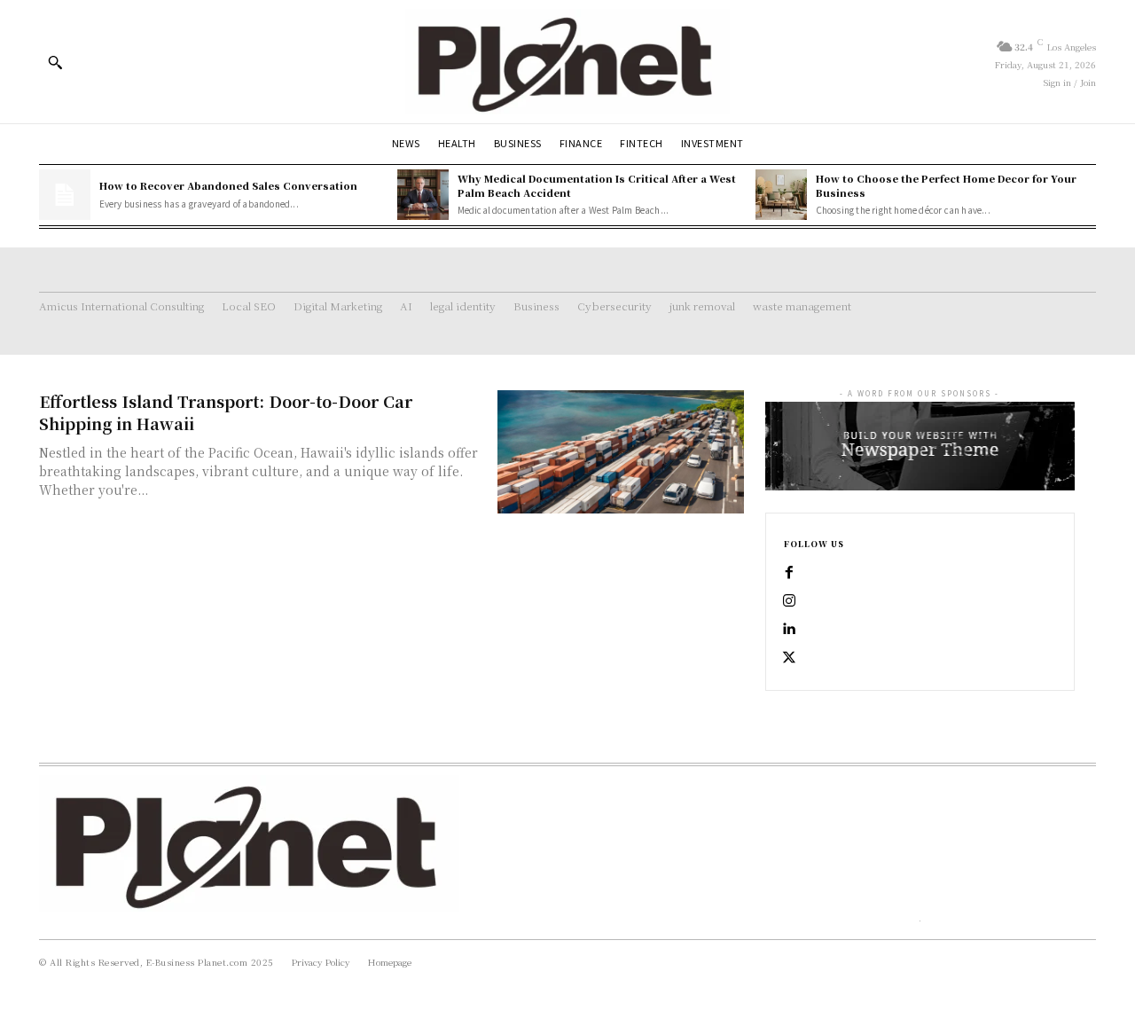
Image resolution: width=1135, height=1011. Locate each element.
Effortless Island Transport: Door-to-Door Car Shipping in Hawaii (225, 412)
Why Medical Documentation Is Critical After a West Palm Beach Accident (597, 185)
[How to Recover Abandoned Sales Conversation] (64, 195)
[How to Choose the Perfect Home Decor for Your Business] (781, 195)
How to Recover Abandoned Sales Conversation (228, 185)
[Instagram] (789, 601)
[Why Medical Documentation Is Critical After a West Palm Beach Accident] (423, 195)
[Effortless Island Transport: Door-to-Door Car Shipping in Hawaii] (620, 451)
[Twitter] (789, 658)
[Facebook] (789, 573)
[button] (55, 62)
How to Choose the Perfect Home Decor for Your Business (946, 185)
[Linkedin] (789, 629)
